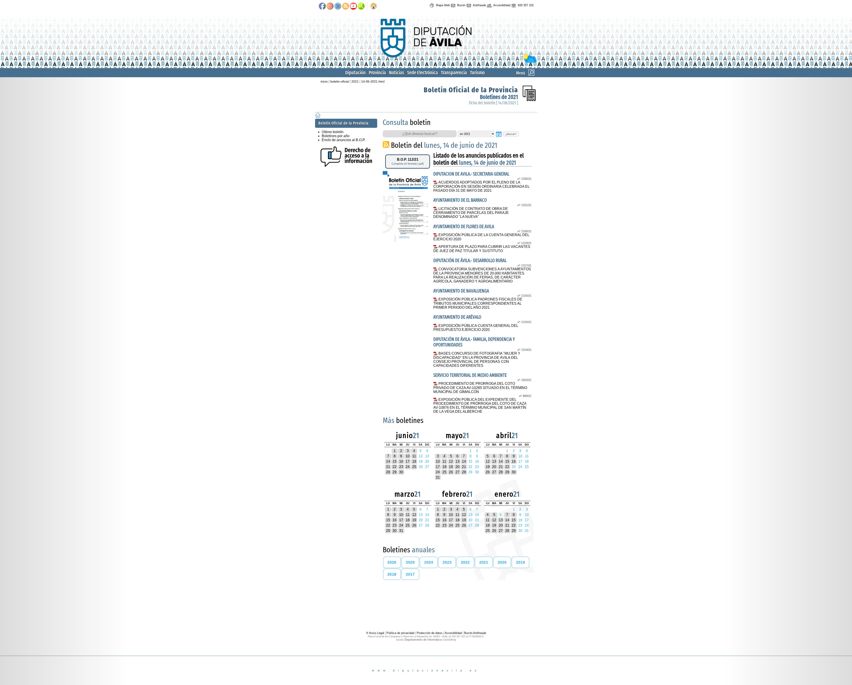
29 (394, 472)
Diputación (355, 73)
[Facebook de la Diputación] (322, 6)
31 (438, 477)
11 (414, 456)
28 (388, 472)
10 (408, 456)
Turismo (477, 73)
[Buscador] (361, 6)
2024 (428, 562)
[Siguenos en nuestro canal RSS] (345, 6)
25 (414, 467)
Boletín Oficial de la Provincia (471, 90)
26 (451, 472)
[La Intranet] (373, 6)
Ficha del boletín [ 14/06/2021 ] (493, 102)
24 (408, 467)
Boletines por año (335, 136)
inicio (324, 81)
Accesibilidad (501, 5)
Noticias (396, 73)
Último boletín (332, 132)
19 (451, 467)
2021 (355, 81)
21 (388, 467)
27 (458, 472)
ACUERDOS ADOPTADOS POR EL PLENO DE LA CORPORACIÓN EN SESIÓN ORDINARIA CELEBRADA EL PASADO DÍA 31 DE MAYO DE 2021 (481, 186)
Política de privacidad (400, 633)
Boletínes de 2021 (499, 97)
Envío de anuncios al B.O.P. (343, 140)
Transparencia (454, 73)
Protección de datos (429, 633)
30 (401, 472)
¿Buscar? (510, 134)
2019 (520, 562)
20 (458, 467)
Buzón (460, 5)
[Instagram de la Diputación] (330, 6)
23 (401, 467)
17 (408, 461)
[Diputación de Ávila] (426, 62)
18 (414, 461)
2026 (391, 562)
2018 (391, 574)
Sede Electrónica (422, 73)
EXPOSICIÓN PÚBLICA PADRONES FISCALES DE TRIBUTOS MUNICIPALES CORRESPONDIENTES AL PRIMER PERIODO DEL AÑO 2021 (477, 303)
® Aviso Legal (375, 633)
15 (394, 461)
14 (388, 461)
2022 (465, 562)
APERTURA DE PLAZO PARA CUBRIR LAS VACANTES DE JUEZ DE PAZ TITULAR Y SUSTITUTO (481, 249)
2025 (410, 562)
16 (401, 461)
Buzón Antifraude (475, 633)
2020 (502, 562)
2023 (447, 562)
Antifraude (479, 5)
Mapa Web (442, 5)
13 (458, 461)
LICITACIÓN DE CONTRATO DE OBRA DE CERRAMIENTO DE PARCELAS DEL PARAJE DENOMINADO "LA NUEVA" (471, 213)
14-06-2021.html (373, 81)
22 (394, 467)
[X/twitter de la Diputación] (338, 6)
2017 (410, 574)
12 (451, 461)
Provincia (377, 73)
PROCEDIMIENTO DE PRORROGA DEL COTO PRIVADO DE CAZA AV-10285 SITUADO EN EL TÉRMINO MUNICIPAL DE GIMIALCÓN (480, 388)
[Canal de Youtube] (353, 6)
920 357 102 (525, 5)
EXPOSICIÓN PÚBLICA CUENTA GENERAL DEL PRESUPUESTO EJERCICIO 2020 (475, 328)
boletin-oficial (339, 81)
